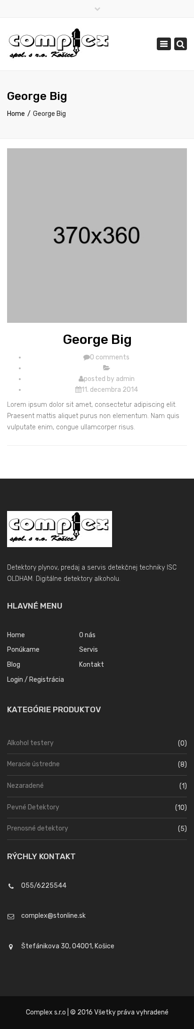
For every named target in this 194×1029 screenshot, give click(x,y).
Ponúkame (23, 650)
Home (16, 114)
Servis (88, 650)
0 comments (109, 357)
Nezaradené (25, 786)
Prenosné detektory (37, 828)
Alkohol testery (30, 743)
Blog (13, 665)
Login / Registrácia (35, 680)
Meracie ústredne (33, 764)
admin (125, 379)
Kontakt (91, 665)
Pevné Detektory (33, 807)
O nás (87, 635)
